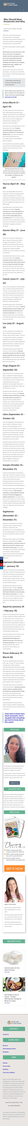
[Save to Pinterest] (1, 564)
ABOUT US (14, 783)
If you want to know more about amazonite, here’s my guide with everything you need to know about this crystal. (15, 718)
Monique (7, 24)
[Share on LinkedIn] (1, 567)
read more (7, 972)
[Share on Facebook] (1, 558)
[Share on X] (1, 561)
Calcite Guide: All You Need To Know (12, 969)
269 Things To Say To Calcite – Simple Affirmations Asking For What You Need (12, 998)
